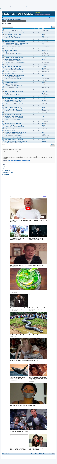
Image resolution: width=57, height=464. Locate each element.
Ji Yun (6, 85)
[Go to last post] (44, 34)
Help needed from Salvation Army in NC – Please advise (14, 45)
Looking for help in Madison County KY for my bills (14, 116)
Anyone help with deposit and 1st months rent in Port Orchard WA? (16, 141)
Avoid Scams (8, 8)
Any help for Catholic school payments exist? (12, 36)
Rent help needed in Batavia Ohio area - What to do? (14, 100)
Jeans (43, 82)
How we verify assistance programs (14, 160)
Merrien (7, 110)
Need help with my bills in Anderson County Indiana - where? (15, 98)
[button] (54, 27)
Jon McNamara (51, 151)
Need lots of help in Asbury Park (10, 130)
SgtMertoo (7, 69)
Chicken (7, 126)
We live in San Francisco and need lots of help (13, 114)
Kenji (6, 76)
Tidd (6, 37)
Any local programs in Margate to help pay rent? (13, 134)
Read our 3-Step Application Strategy (22, 6)
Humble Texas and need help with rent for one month (14, 139)
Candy (6, 35)
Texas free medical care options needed (11, 82)
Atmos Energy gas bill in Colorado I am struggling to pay (15, 32)
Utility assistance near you (7, 172)
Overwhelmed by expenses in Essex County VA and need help (15, 132)
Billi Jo (6, 87)
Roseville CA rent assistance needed (11, 89)
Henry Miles (44, 114)
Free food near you (6, 170)
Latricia (7, 133)
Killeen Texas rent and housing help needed (12, 93)
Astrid (6, 53)
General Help (18, 119)
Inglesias (7, 128)
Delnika (7, 119)
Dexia (6, 94)
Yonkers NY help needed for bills (10, 73)
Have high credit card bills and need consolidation (13, 66)
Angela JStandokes (8, 51)
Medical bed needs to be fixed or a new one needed (13, 125)
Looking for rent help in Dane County (11, 64)
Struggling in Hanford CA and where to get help (13, 107)
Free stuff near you (6, 174)
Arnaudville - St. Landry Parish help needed (12, 109)
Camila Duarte (7, 112)
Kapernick (43, 57)
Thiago (6, 55)
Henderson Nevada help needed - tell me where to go (14, 68)
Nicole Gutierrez (8, 71)
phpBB (25, 455)
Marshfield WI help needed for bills (11, 84)
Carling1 (7, 135)
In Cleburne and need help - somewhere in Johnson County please (16, 43)
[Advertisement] (27, 3)
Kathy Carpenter (8, 103)
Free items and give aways (20, 126)
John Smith (7, 117)
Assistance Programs (21, 30)
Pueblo (43, 139)
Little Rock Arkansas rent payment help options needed (14, 75)
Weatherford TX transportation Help (11, 118)
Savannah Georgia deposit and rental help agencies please (15, 41)
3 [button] (53, 26)
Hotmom (7, 60)
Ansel (6, 44)
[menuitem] (7, 17)
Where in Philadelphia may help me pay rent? (12, 59)
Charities (19, 46)
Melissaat (43, 123)
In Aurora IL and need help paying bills (11, 105)
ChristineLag (7, 30)
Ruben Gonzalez (44, 41)
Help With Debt (18, 37)
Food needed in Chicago (9, 48)
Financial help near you (6, 166)
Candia (6, 78)
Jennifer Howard (8, 62)
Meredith (7, 108)
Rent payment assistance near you (9, 168)
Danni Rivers (7, 46)
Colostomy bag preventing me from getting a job (13, 137)
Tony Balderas (7, 67)
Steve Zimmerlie (8, 92)
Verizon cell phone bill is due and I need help (12, 121)
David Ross (7, 96)
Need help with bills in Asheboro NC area (12, 80)
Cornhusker (7, 142)
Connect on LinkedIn (26, 160)
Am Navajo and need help (9, 61)
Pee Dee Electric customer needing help (12, 52)
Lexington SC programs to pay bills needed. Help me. (14, 91)
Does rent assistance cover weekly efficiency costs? (14, 77)
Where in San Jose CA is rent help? (11, 50)
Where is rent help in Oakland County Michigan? (13, 123)
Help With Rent (22, 51)
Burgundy (7, 39)
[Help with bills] (28, 13)
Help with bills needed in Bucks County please (13, 34)
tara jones (7, 101)
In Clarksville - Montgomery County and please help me (14, 57)
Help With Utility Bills (19, 53)
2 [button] (52, 26)
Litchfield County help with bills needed (11, 102)
